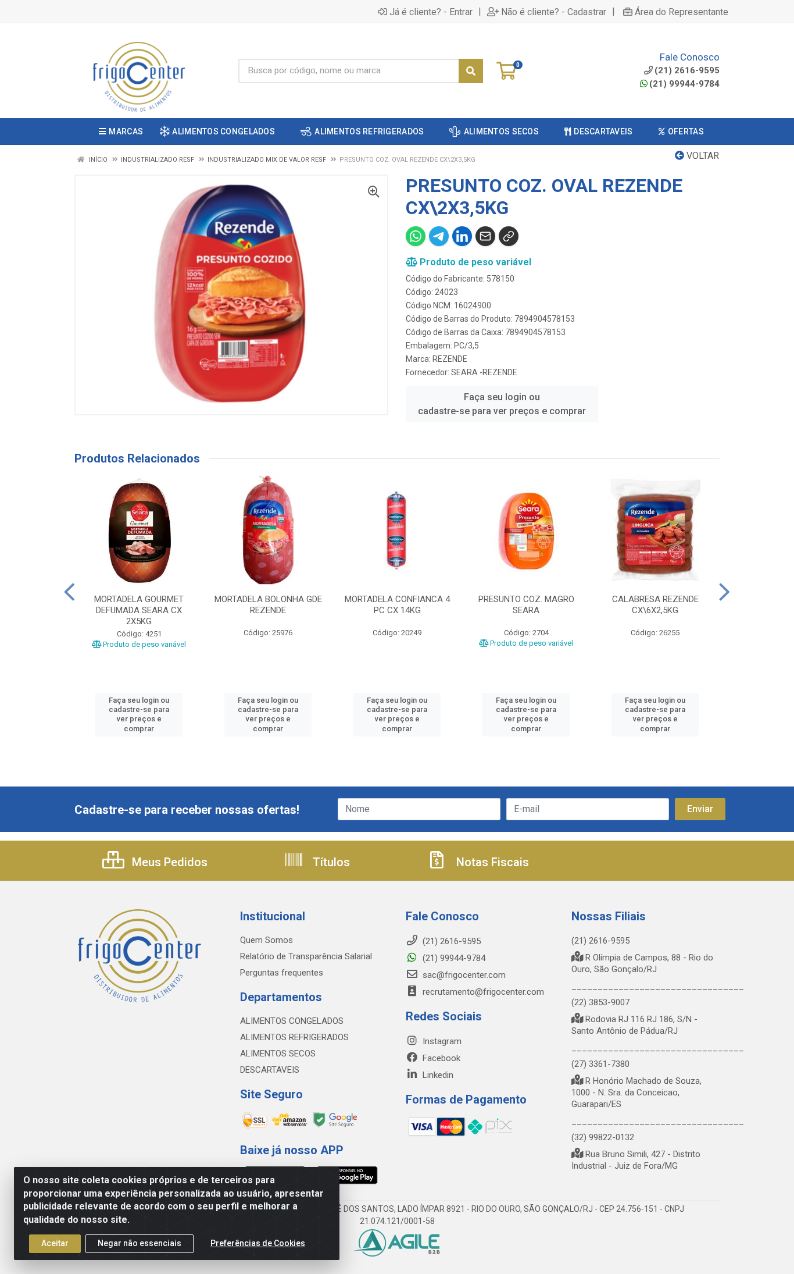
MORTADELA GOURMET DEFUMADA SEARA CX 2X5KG (139, 610)
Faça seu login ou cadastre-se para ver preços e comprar (502, 404)
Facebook (440, 1058)
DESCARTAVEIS (269, 1070)
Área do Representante (681, 11)
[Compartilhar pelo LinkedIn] (462, 236)
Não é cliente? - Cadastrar (553, 11)
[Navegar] (69, 592)
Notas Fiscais (491, 862)
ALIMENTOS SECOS (278, 1053)
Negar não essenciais (139, 1243)
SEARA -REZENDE (484, 372)
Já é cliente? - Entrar (431, 11)
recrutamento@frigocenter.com (483, 992)
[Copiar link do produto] (508, 236)
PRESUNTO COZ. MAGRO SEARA (526, 604)
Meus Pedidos (168, 862)
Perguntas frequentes (281, 972)
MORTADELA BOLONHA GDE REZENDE (268, 604)
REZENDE (449, 359)
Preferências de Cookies (257, 1243)
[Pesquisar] (471, 71)
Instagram (441, 1041)
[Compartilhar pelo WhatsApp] (415, 236)
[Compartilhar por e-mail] (485, 236)
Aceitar (55, 1243)
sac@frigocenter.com (464, 975)
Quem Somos (266, 940)
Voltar (701, 155)
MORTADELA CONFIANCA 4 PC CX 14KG (397, 604)
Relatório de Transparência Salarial (306, 956)
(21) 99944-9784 (684, 84)
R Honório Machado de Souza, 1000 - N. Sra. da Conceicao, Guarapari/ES (636, 1092)
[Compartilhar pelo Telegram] (439, 236)
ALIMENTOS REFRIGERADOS (294, 1037)
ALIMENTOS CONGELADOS (292, 1021)
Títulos (330, 862)
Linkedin (436, 1075)
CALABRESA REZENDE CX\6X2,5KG (655, 604)
